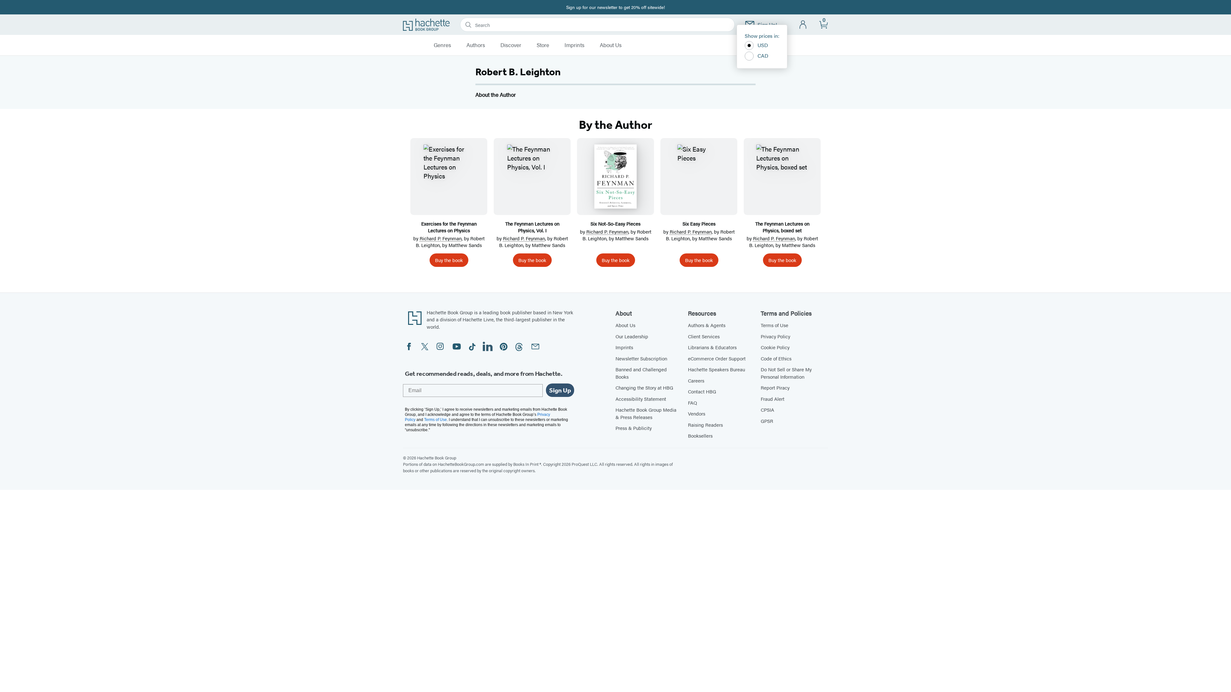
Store (543, 45)
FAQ (692, 402)
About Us (611, 45)
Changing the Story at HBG (644, 387)
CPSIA (767, 409)
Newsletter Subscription (641, 358)
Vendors (696, 413)
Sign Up (560, 390)
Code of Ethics (776, 358)
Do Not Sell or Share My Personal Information (786, 373)
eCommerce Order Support (717, 358)
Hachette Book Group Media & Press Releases (646, 413)
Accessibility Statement (641, 398)
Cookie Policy (775, 347)
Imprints (574, 45)
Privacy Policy (775, 336)
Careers (696, 380)
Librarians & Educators (712, 347)
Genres (442, 45)
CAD (763, 55)
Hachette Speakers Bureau (716, 369)
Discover (510, 45)
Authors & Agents (706, 325)
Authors (475, 45)
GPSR (767, 420)
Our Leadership (632, 336)
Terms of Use (774, 325)
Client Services (704, 336)
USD (763, 45)
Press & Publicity (634, 427)
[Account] (803, 24)
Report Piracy (775, 387)
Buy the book (449, 260)
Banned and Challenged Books (641, 373)
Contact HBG (702, 391)
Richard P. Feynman (441, 238)
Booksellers (700, 435)
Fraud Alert (772, 398)
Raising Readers (705, 424)
